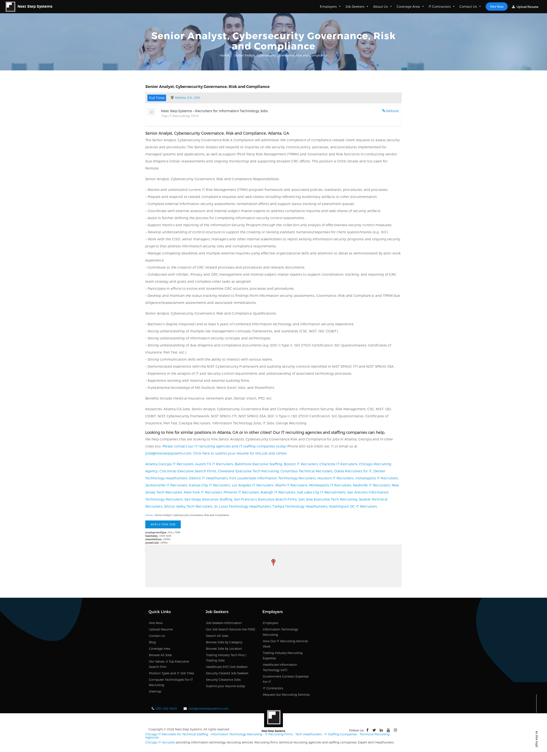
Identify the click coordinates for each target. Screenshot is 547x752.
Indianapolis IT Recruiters (376, 478)
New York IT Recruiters (203, 492)
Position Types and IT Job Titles (171, 673)
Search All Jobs (217, 636)
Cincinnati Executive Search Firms (187, 471)
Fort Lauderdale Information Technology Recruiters (272, 478)
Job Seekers (355, 6)
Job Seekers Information (224, 623)
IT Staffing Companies (341, 734)
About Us (380, 6)
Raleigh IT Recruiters (278, 492)
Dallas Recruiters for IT (353, 471)
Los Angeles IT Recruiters (253, 485)
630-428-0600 (166, 708)
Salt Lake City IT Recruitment (321, 492)
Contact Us (468, 6)
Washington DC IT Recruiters (353, 506)
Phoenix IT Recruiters (241, 492)
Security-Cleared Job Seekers (227, 673)
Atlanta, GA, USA (187, 97)
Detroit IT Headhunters (208, 478)
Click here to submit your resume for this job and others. (240, 453)
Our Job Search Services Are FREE (230, 629)
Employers (328, 6)
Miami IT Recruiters (291, 485)
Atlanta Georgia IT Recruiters (169, 464)
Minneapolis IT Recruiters (330, 485)
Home (224, 55)
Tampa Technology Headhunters (299, 506)
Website (392, 111)
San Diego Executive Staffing (208, 499)
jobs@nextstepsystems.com (168, 453)
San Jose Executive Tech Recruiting (327, 499)
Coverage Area (408, 6)
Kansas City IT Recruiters (209, 485)
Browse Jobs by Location (224, 648)
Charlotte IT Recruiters (338, 464)
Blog (152, 642)
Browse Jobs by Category (224, 642)
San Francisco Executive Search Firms (265, 499)
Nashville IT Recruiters (371, 485)
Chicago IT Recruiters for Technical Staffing (176, 734)
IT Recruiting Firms (279, 734)
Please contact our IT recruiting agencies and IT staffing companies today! (224, 446)
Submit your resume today (225, 686)
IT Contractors (440, 6)
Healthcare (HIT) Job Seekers (226, 667)
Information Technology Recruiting (236, 734)
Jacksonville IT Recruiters (166, 485)
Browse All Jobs (160, 655)
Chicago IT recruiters (160, 742)
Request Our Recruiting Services (286, 694)
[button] (273, 562)
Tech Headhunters (308, 734)
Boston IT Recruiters (301, 464)
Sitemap (155, 691)
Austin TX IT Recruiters (214, 464)
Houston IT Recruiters (335, 478)
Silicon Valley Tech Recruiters (188, 506)
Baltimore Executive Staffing (258, 464)
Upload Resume (527, 7)
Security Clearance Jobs (223, 679)
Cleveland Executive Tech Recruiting (248, 471)
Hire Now (496, 6)
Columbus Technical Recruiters (307, 471)
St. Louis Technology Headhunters (242, 506)
